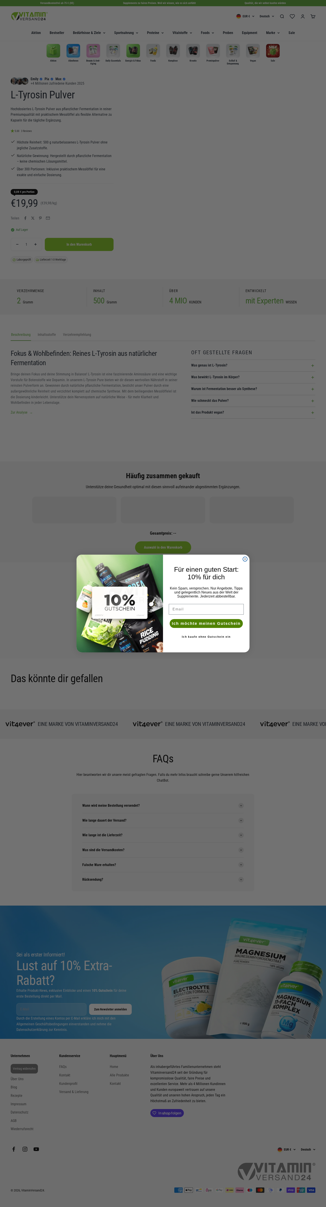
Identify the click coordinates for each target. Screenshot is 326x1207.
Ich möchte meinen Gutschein (206, 623)
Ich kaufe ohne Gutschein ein (206, 636)
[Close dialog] (245, 559)
